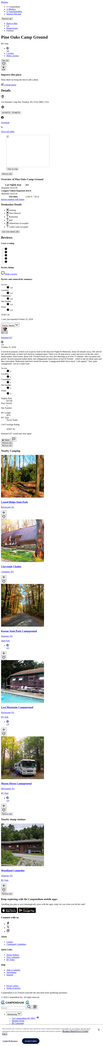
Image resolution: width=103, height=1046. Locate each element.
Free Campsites (12, 957)
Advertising (11, 972)
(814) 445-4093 (7, 131)
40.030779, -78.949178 (11, 113)
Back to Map (11, 23)
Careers (9, 942)
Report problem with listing (12, 199)
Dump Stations (12, 955)
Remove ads (7, 19)
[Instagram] (8, 931)
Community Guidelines (16, 944)
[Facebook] (8, 924)
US (7, 26)
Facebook (5, 122)
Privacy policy (12, 986)
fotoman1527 (6, 337)
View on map (13, 169)
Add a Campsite (13, 970)
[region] (51, 1035)
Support (9, 975)
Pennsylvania (12, 28)
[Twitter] (8, 928)
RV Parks (10, 959)
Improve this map (13, 14)
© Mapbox (11, 9)
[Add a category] (35, 1007)
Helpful (7, 440)
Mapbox (4, 2)
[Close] (99, 1030)
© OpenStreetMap (14, 11)
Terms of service (13, 988)
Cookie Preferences (10, 1041)
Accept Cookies (31, 1041)
